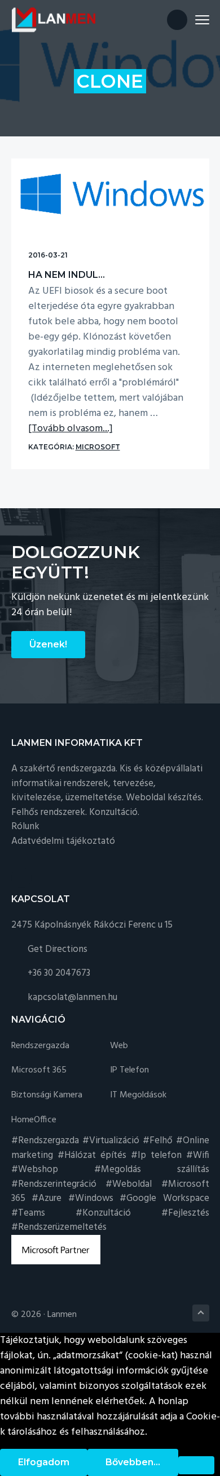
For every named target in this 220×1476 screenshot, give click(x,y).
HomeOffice (33, 1120)
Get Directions (57, 949)
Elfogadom (43, 1462)
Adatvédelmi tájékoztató (63, 841)
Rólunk (25, 826)
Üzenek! (48, 644)
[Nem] (196, 1465)
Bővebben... (132, 1462)
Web (119, 1046)
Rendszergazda (40, 1046)
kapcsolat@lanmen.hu (72, 997)
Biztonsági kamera (46, 1095)
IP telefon (129, 1070)
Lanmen (62, 1314)
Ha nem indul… (66, 274)
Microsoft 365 (39, 1070)
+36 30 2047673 (59, 973)
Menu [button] (189, 19)
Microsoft (98, 447)
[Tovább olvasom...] (70, 428)
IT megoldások (138, 1095)
